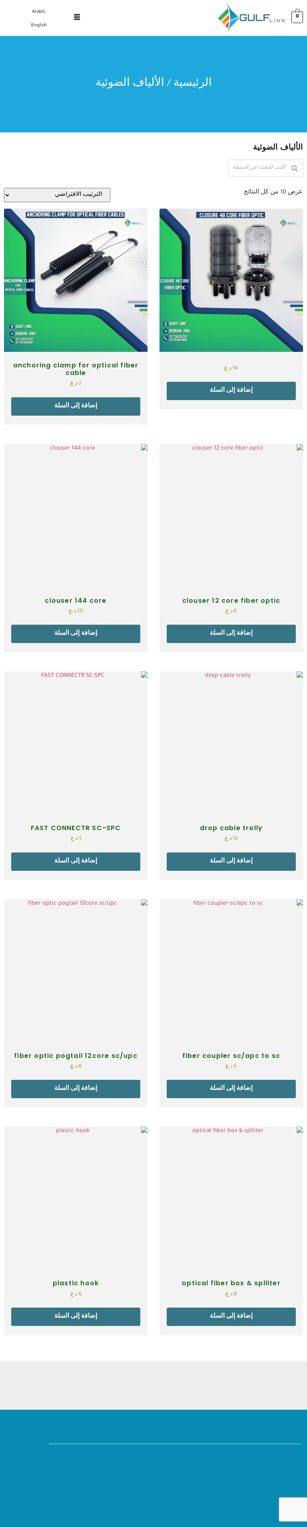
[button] (77, 18)
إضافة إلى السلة (231, 391)
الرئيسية (192, 84)
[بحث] (295, 168)
